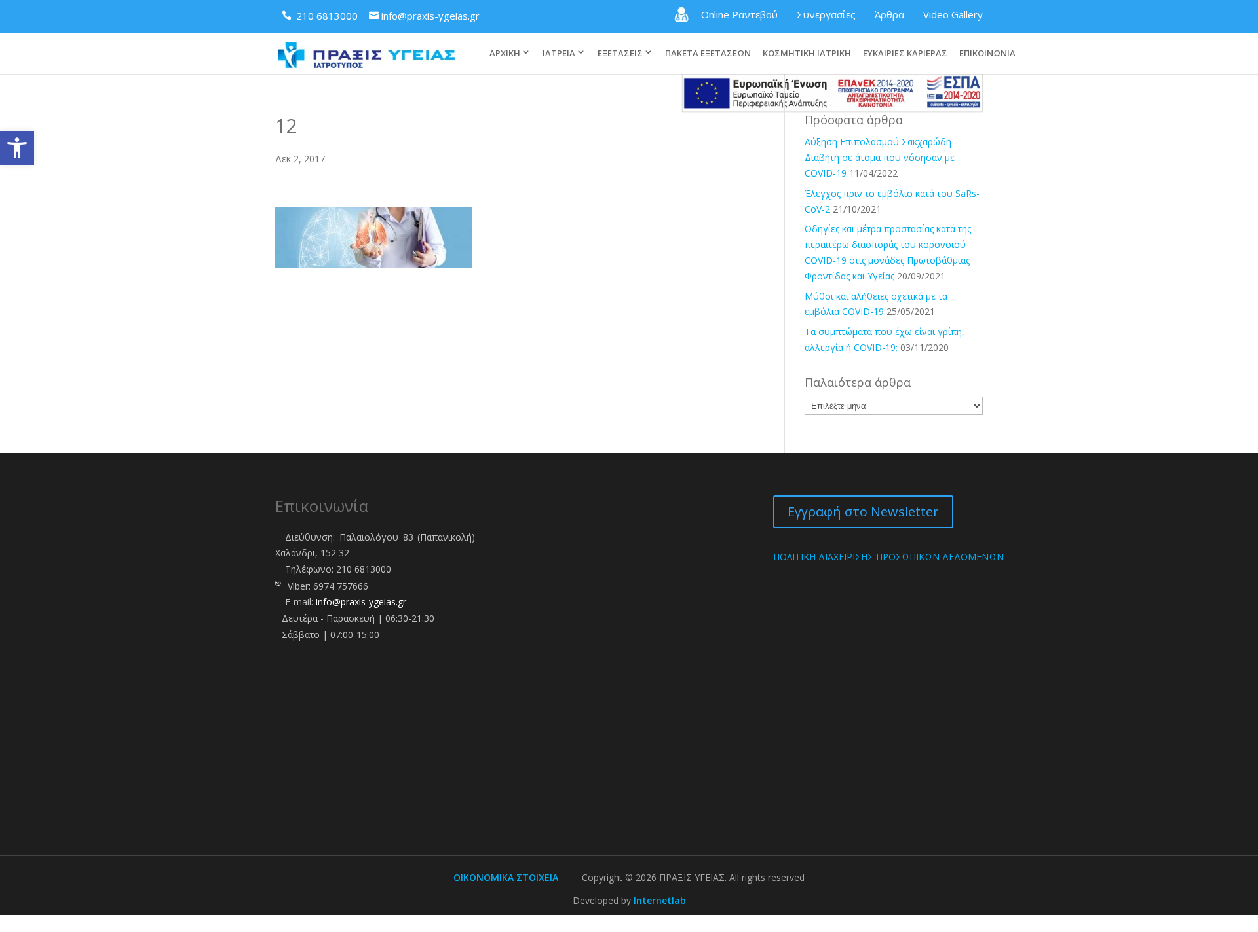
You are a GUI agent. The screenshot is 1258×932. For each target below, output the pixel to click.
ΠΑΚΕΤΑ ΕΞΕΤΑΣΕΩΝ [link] (708, 53)
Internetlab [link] (660, 900)
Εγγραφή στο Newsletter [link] (863, 511)
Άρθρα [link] (889, 14)
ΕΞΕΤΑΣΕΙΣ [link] (620, 53)
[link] (17, 148)
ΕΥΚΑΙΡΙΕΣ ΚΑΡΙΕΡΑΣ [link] (905, 53)
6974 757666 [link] (340, 586)
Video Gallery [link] (953, 14)
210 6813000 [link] (363, 569)
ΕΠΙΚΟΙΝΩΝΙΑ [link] (987, 53)
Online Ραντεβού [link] (739, 14)
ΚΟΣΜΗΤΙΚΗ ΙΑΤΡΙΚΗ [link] (807, 53)
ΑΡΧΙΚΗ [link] (504, 53)
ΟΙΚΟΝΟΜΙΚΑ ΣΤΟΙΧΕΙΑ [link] (505, 877)
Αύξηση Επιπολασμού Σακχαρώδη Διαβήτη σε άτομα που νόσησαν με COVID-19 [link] (880, 157)
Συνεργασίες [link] (826, 14)
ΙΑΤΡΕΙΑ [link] (559, 53)
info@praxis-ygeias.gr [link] (361, 602)
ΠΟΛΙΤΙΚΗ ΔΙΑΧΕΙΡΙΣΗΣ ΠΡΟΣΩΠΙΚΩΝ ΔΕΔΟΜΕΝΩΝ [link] (888, 556)
